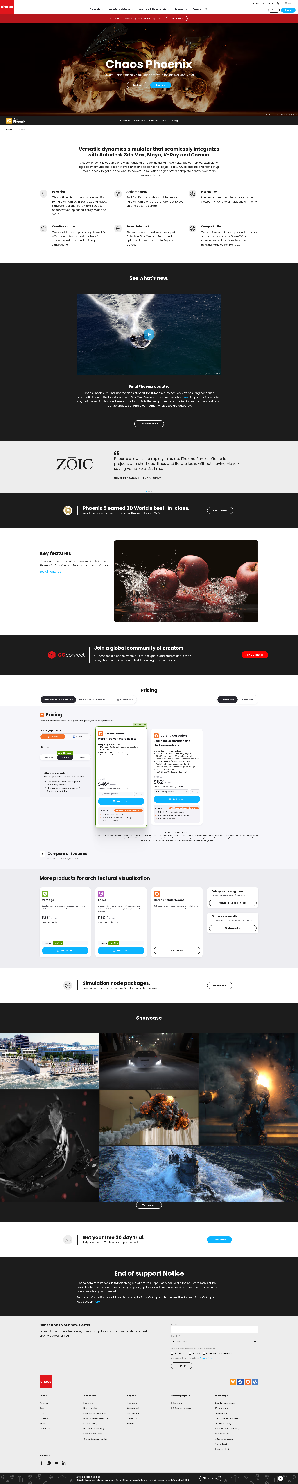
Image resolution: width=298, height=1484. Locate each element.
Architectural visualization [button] (58, 699)
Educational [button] (247, 699)
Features (153, 120)
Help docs (132, 1418)
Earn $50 (212, 1478)
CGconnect (176, 1403)
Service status (134, 1413)
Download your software (95, 1418)
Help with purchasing (93, 1428)
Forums (131, 1423)
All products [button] (126, 699)
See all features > (51, 571)
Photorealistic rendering (227, 1428)
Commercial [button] (227, 699)
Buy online (88, 1403)
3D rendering (221, 1408)
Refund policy (90, 1423)
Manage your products (94, 1413)
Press (42, 1413)
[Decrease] (142, 794)
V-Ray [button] (79, 736)
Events (43, 1423)
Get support (133, 1408)
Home (9, 129)
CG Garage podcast (181, 1408)
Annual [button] (65, 757)
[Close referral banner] (280, 1478)
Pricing (174, 120)
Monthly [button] (48, 757)
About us (44, 1403)
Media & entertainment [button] (92, 699)
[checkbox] (201, 1353)
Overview (125, 120)
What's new (139, 120)
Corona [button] (54, 736)
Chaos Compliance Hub (95, 1438)
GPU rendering (222, 1413)
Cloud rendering (223, 1423)
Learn (164, 120)
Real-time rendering (225, 1403)
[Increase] (198, 790)
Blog (42, 1408)
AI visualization (222, 1444)
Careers (44, 1418)
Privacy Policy (206, 1358)
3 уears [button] (81, 757)
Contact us (45, 1428)
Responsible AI (222, 1449)
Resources (132, 1403)
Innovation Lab (222, 1433)
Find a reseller (90, 1408)
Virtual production (224, 1438)
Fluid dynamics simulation (227, 1418)
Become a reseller (92, 1433)
